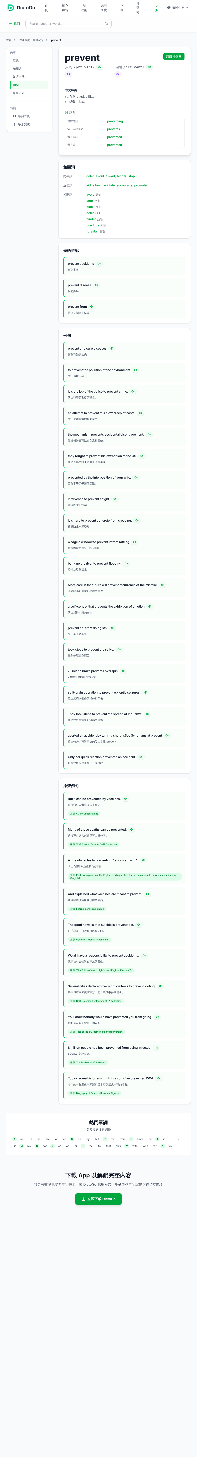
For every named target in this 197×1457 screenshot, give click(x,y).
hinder (121, 176)
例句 (16, 85)
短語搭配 (18, 77)
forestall (92, 231)
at (56, 1139)
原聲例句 (18, 93)
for (112, 1139)
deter (90, 176)
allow (96, 185)
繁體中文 (178, 8)
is (178, 1139)
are (48, 1139)
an (64, 1139)
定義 (16, 60)
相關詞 (17, 68)
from (122, 1139)
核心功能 (65, 7)
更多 (156, 7)
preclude (92, 225)
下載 (122, 7)
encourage (124, 185)
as (39, 1139)
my (29, 1146)
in (164, 1139)
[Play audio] (99, 263)
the (91, 1146)
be (79, 1139)
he (150, 1139)
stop (131, 176)
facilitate (108, 185)
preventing (115, 121)
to (99, 1146)
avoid (100, 176)
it (15, 1146)
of (59, 1146)
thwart (110, 176)
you (171, 1146)
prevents (113, 129)
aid (88, 185)
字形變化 (24, 124)
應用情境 (104, 7)
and (22, 1139)
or (76, 1146)
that (108, 1146)
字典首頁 (24, 116)
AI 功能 (84, 7)
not (45, 1146)
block (90, 207)
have (140, 1139)
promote (140, 185)
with (135, 1146)
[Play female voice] (68, 74)
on (67, 1146)
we (155, 1146)
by (88, 1139)
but (97, 1139)
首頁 (46, 7)
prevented (114, 137)
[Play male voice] (99, 67)
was (145, 1146)
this (118, 1146)
